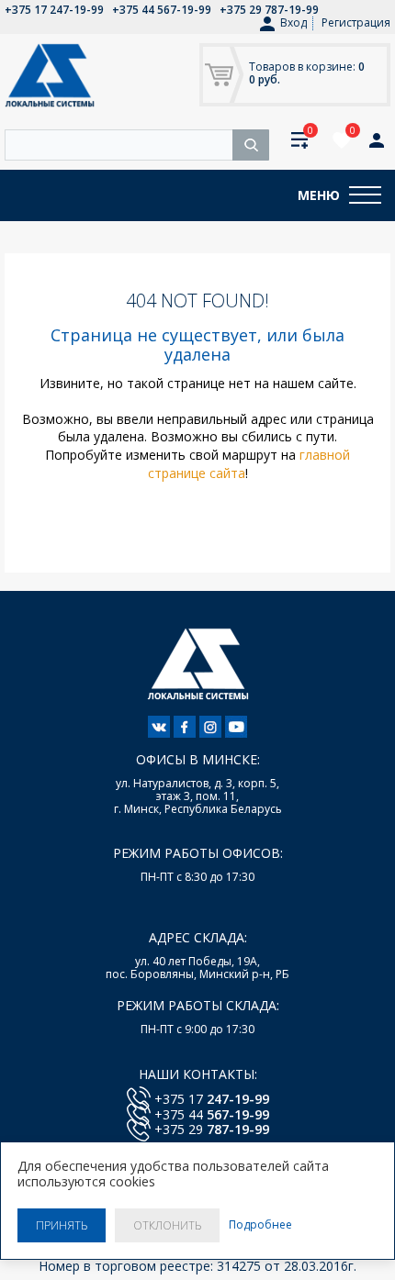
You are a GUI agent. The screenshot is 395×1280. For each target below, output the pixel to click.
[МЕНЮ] (365, 195)
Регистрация (356, 22)
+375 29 (211, 1129)
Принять (61, 1225)
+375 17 (211, 1098)
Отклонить (167, 1225)
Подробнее (260, 1225)
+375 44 (211, 1114)
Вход (293, 23)
